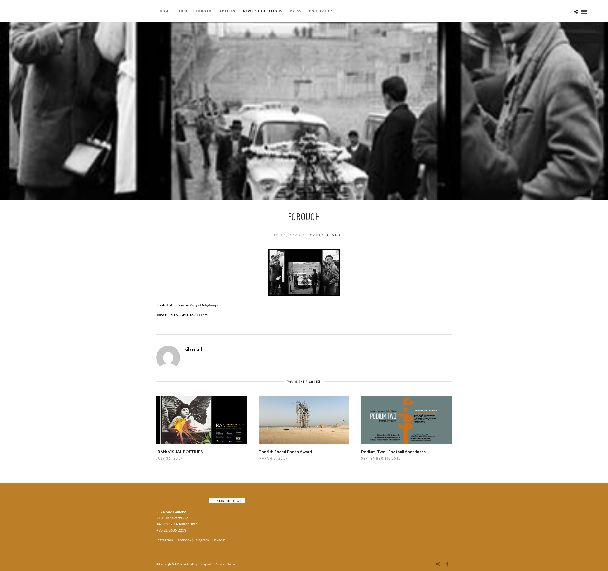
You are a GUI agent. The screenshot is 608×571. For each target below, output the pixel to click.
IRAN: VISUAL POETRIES (179, 451)
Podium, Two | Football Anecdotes (393, 451)
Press (295, 11)
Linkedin (218, 540)
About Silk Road (195, 11)
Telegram (201, 540)
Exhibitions (325, 235)
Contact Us (321, 11)
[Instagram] (438, 564)
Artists (227, 11)
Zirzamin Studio (225, 564)
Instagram (165, 540)
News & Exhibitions (262, 11)
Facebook (184, 540)
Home (165, 11)
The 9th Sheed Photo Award (285, 451)
